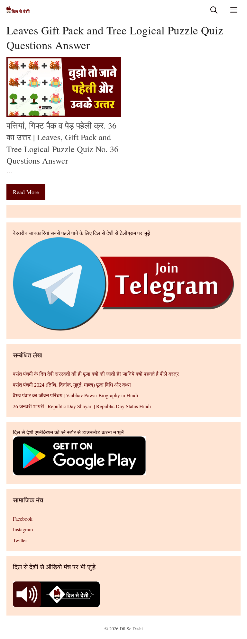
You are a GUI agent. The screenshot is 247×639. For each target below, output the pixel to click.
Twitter (20, 540)
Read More (26, 192)
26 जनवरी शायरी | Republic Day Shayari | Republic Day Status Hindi (82, 406)
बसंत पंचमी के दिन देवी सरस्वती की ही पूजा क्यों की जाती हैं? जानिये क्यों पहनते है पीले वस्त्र (96, 373)
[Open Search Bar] (214, 9)
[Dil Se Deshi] (18, 9)
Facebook (22, 518)
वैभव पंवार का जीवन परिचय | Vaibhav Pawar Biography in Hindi (75, 395)
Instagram (23, 529)
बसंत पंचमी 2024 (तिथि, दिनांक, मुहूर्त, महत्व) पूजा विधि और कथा (72, 384)
